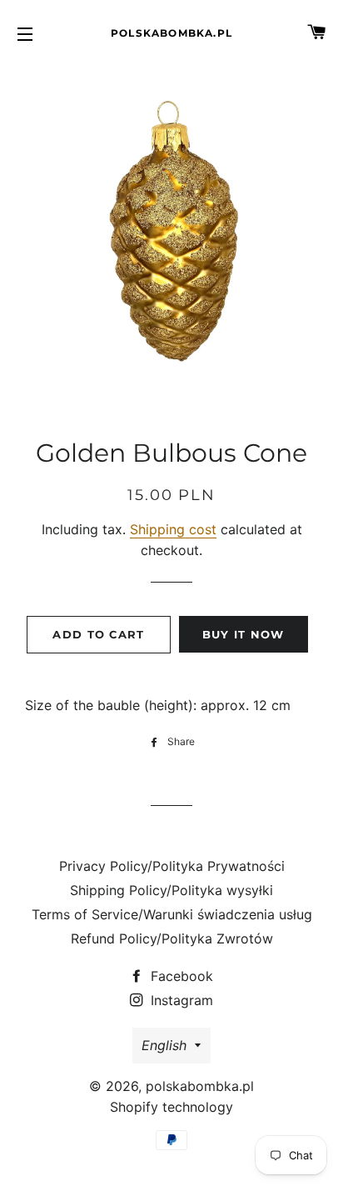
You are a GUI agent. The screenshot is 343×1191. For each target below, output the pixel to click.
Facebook (180, 976)
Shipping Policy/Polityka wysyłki (171, 890)
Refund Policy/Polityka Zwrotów (172, 938)
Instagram (180, 1000)
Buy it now (243, 634)
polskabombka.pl (171, 33)
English (164, 1045)
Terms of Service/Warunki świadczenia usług (172, 914)
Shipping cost (173, 529)
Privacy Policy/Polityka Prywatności (172, 866)
